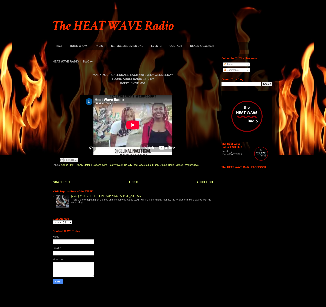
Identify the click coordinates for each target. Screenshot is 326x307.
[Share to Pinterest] (76, 160)
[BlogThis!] (65, 160)
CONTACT (175, 45)
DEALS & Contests (202, 45)
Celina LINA (67, 165)
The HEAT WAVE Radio (113, 26)
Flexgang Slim (99, 165)
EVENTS (156, 45)
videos (179, 165)
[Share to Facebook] (72, 160)
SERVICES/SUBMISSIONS (127, 45)
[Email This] (62, 160)
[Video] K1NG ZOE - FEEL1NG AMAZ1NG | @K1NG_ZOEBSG (106, 196)
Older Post (205, 182)
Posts (229, 64)
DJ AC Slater (83, 165)
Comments (232, 70)
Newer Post (61, 182)
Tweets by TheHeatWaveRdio (231, 152)
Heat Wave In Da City (120, 165)
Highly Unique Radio (163, 165)
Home (58, 45)
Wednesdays (192, 165)
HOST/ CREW (78, 45)
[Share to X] (69, 160)
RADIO (99, 45)
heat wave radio (142, 165)
